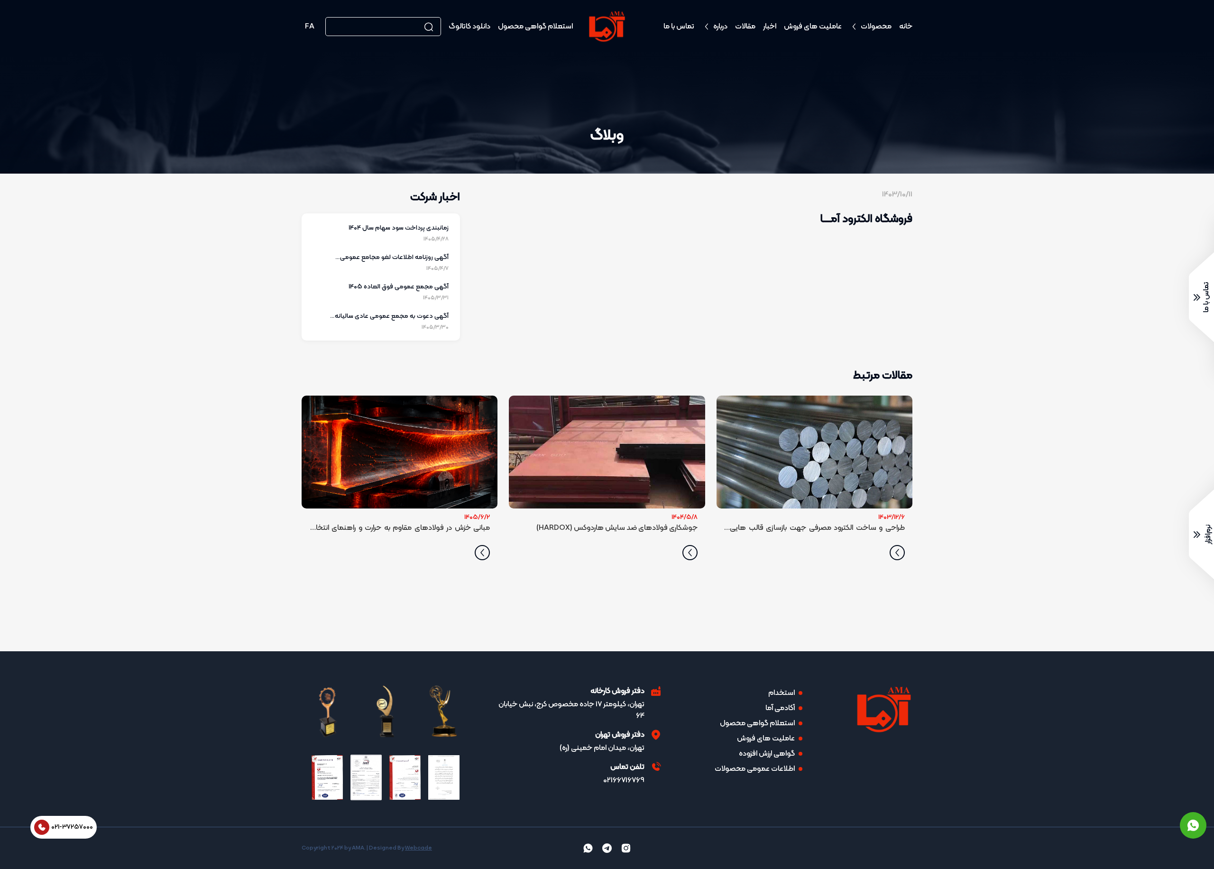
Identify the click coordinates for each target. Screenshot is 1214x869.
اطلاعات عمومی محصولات (755, 769)
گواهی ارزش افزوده (767, 753)
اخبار (769, 26)
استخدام (781, 693)
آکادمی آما (780, 708)
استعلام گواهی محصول (535, 26)
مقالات (745, 26)
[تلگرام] (607, 848)
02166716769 (623, 780)
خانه (905, 26)
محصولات (876, 26)
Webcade (418, 848)
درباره (720, 26)
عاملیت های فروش (813, 26)
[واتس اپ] (1193, 825)
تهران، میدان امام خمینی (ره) (602, 748)
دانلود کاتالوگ (469, 26)
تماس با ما (678, 26)
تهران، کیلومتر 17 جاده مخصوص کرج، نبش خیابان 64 (571, 710)
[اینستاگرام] (626, 848)
